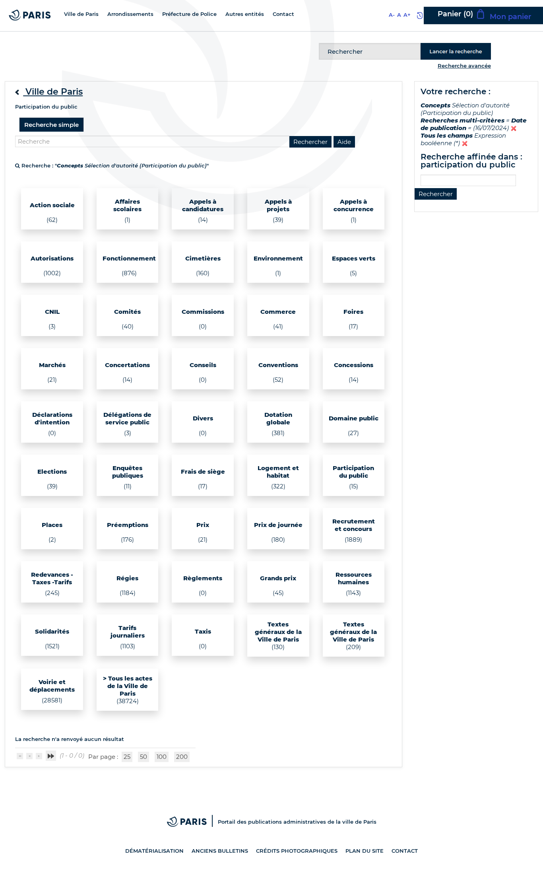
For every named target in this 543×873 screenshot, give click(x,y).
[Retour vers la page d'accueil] (30, 14)
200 (182, 756)
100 (162, 756)
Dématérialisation (154, 851)
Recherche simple (51, 124)
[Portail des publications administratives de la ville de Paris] (192, 821)
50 (143, 756)
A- (392, 15)
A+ (407, 15)
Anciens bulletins (220, 851)
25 (127, 756)
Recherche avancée (464, 65)
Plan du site (364, 851)
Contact (405, 851)
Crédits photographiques (296, 851)
